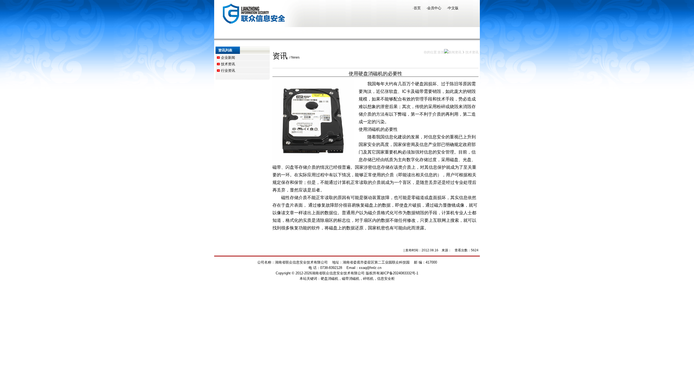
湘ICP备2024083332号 (397, 273)
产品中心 (282, 32)
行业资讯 (336, 32)
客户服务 (363, 32)
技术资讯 (228, 64)
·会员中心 (433, 8)
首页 (228, 32)
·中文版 (452, 8)
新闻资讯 (454, 52)
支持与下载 (390, 32)
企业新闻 (228, 58)
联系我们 (417, 32)
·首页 (417, 8)
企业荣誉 (309, 32)
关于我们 (254, 32)
